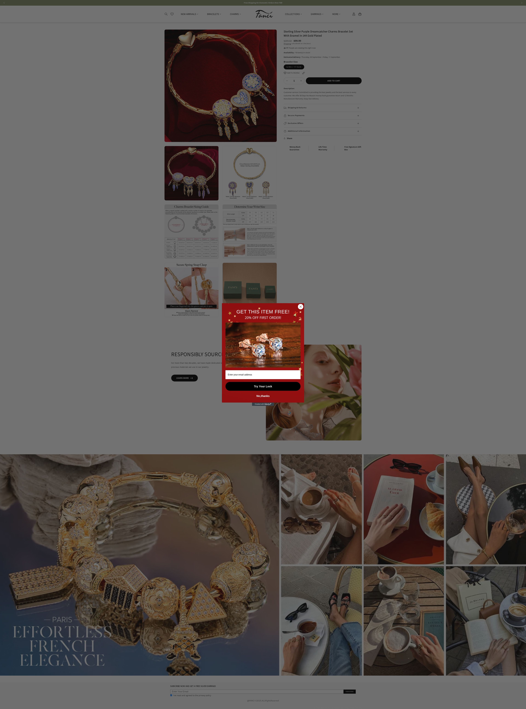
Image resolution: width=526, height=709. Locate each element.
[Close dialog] (300, 306)
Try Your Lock (263, 386)
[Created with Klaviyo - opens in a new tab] (263, 404)
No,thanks (263, 395)
